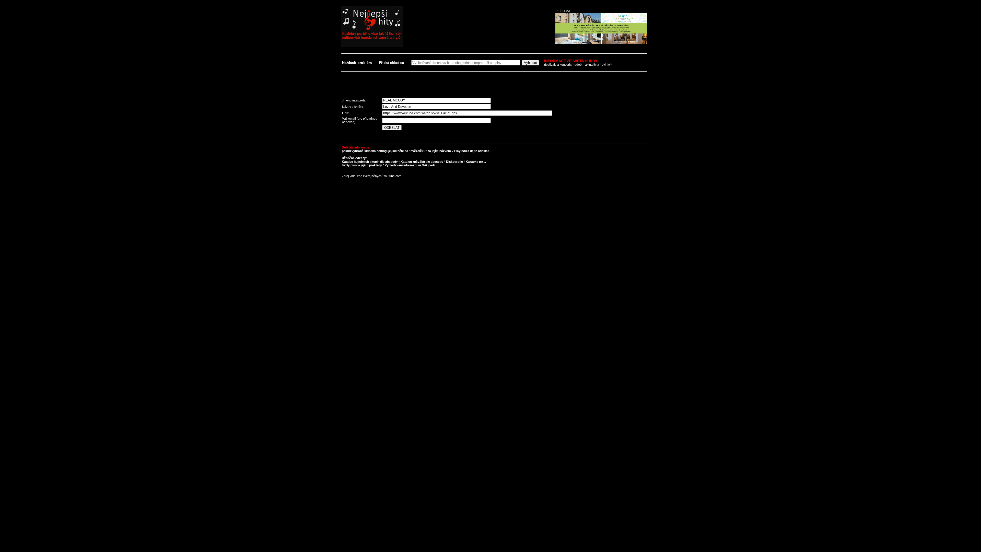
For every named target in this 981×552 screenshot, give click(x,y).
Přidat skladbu (391, 63)
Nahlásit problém (357, 63)
